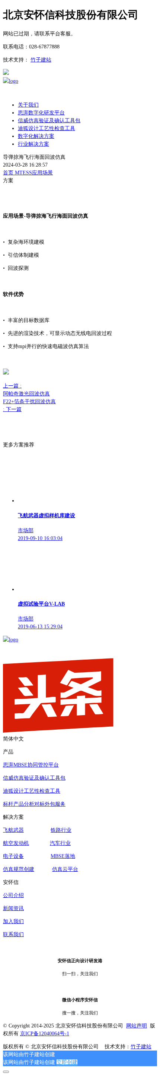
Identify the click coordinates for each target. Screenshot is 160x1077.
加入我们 (13, 921)
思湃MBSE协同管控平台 (31, 765)
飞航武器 (13, 830)
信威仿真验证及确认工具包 (34, 778)
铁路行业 (61, 830)
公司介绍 (13, 895)
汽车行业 (60, 843)
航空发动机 (16, 843)
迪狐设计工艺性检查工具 (31, 791)
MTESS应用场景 (34, 173)
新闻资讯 (13, 908)
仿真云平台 (65, 869)
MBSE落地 (63, 856)
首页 (9, 173)
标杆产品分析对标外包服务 (34, 804)
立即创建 (67, 1062)
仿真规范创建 (18, 869)
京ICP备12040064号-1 (44, 1033)
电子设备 (13, 856)
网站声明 (136, 1026)
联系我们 (13, 934)
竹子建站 (41, 60)
